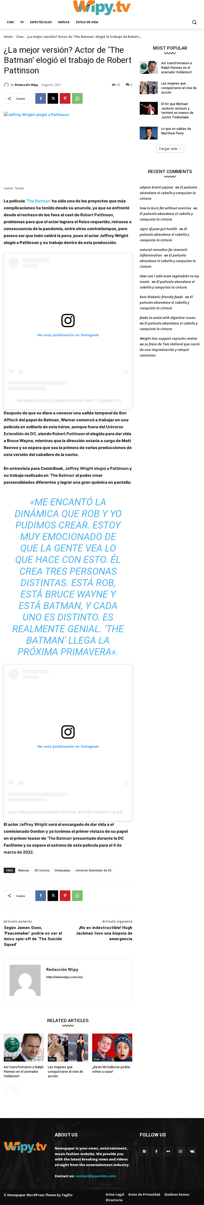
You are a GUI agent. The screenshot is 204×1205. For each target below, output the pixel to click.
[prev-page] (7, 1089)
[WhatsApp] (77, 98)
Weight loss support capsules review (168, 338)
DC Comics (42, 870)
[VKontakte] (192, 1151)
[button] (194, 22)
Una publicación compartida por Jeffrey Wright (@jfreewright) (76, 812)
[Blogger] (144, 1151)
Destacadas (62, 870)
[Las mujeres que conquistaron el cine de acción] (68, 1048)
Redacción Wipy (26, 85)
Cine (19, 36)
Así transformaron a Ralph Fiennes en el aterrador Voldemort (24, 1071)
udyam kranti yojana (156, 187)
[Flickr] (168, 1151)
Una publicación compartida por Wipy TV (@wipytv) (68, 401)
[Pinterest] (65, 98)
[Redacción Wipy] (7, 84)
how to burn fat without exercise (165, 208)
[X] (53, 98)
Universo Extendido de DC (93, 870)
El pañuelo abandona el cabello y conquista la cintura (168, 193)
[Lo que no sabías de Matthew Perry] (149, 133)
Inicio (8, 36)
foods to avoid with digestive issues (168, 317)
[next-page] (15, 1089)
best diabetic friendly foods (161, 296)
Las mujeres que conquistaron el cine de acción (65, 1071)
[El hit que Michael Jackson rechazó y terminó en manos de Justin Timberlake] (149, 108)
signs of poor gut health (158, 228)
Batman (23, 870)
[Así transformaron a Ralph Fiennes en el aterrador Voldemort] (24, 1048)
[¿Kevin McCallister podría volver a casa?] (112, 1048)
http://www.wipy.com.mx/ (64, 977)
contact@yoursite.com (95, 1176)
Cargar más (168, 148)
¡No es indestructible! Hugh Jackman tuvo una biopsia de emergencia (104, 933)
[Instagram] (180, 1151)
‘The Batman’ (39, 200)
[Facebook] (40, 98)
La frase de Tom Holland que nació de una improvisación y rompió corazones (169, 350)
